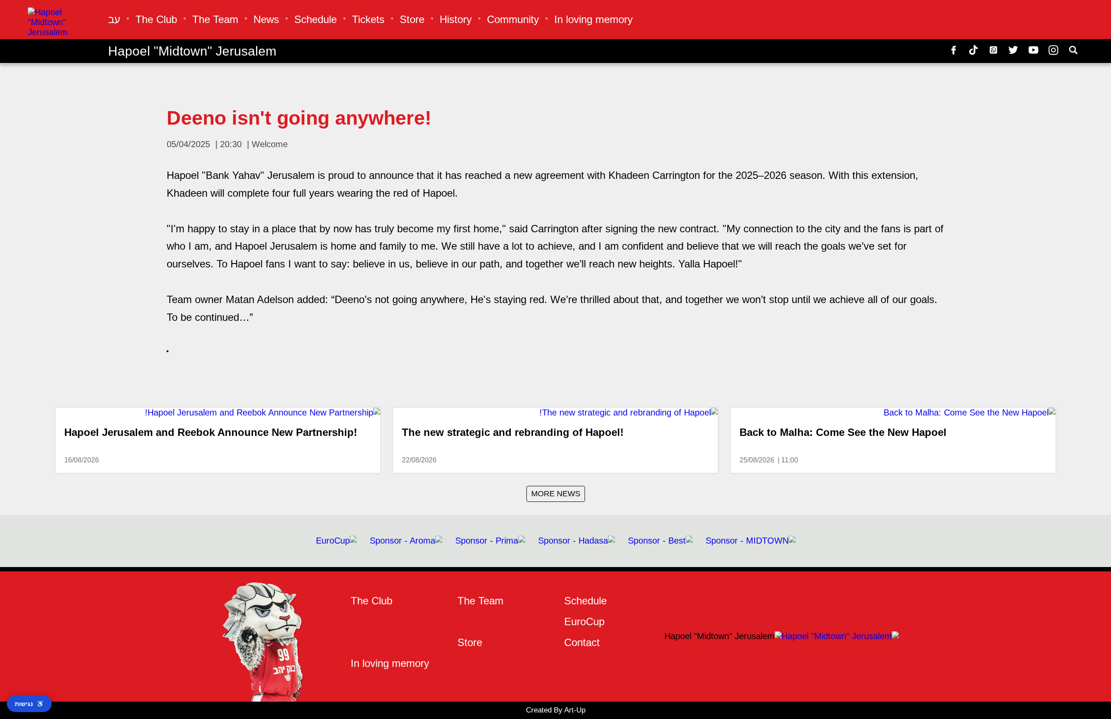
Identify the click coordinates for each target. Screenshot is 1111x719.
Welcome (270, 144)
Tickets (368, 19)
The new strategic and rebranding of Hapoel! (513, 432)
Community (513, 19)
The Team (215, 19)
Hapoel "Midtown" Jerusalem (192, 51)
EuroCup (584, 621)
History (456, 19)
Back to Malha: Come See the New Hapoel (843, 432)
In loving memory (593, 19)
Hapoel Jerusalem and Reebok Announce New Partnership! (210, 432)
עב (114, 19)
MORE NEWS (555, 493)
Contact (582, 642)
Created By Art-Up (555, 710)
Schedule (315, 19)
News (266, 19)
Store (412, 19)
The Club (156, 19)
